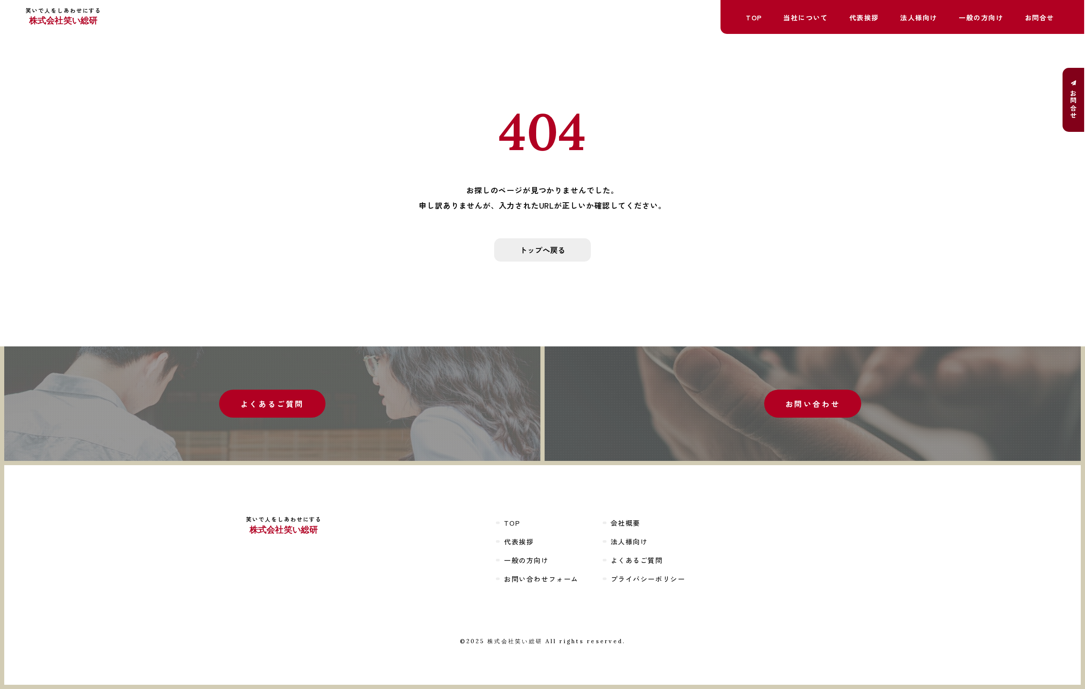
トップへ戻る (542, 249)
